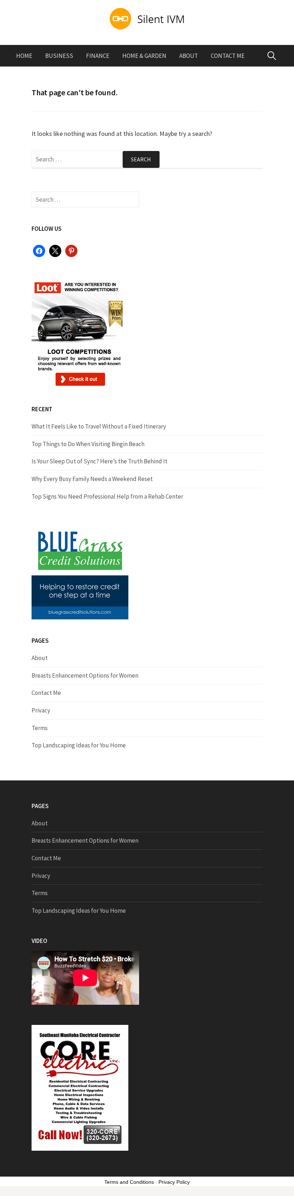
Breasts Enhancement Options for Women (85, 675)
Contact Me (228, 56)
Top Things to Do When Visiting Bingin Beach (88, 444)
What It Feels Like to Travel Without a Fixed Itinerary (99, 426)
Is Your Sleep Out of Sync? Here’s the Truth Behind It (99, 461)
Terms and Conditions (129, 1182)
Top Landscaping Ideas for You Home (79, 745)
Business (59, 56)
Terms (40, 728)
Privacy (41, 710)
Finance (97, 56)
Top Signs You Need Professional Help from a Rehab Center (107, 496)
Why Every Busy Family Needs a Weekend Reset (92, 479)
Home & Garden (144, 56)
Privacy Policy (174, 1182)
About (188, 56)
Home (24, 56)
